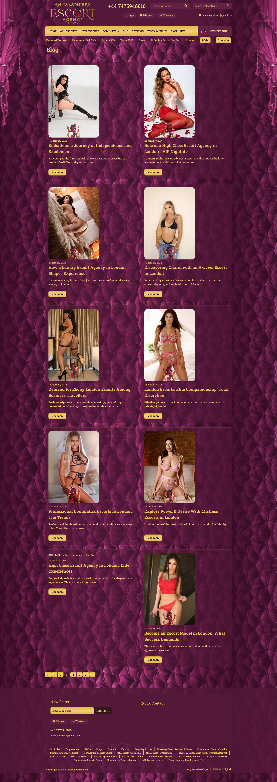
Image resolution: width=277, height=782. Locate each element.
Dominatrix (111, 31)
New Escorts (90, 31)
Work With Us (157, 31)
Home (53, 31)
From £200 (126, 40)
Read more (57, 172)
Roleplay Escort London (165, 40)
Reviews (138, 31)
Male (205, 40)
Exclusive (178, 31)
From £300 (108, 40)
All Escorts (68, 31)
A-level (190, 40)
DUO (125, 31)
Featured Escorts (56, 40)
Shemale (223, 40)
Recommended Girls (84, 40)
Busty (142, 40)
